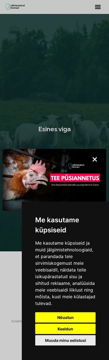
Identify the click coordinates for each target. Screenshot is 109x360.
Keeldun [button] (65, 328)
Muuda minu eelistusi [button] (65, 340)
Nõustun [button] (65, 317)
